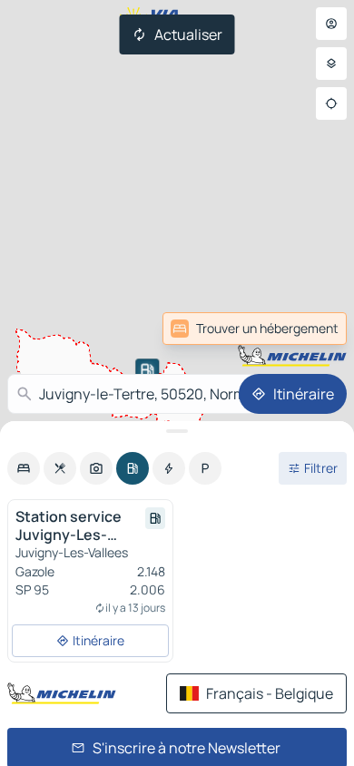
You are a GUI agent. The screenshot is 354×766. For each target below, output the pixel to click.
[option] (23, 468)
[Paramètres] (331, 63)
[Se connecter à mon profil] (331, 23)
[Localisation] (331, 103)
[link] (254, 328)
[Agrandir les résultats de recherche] (177, 431)
